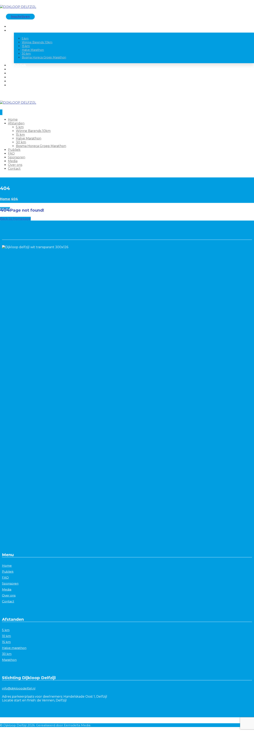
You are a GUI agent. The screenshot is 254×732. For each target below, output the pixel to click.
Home (7, 565)
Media (6, 589)
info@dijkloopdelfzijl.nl (18, 688)
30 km (7, 654)
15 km (6, 642)
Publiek (7, 571)
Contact (8, 601)
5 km (6, 630)
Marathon (9, 660)
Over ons (8, 595)
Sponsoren (10, 583)
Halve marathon (14, 648)
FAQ (5, 577)
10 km (6, 636)
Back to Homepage (15, 219)
